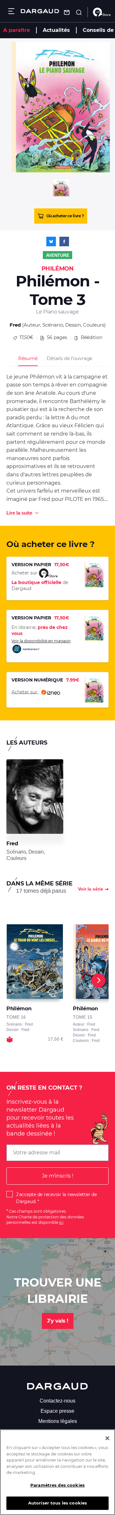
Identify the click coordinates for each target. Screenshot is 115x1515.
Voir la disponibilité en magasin (41, 640)
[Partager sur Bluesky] (51, 241)
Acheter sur (25, 692)
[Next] (98, 980)
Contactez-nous (57, 1400)
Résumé (28, 358)
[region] (57, 1472)
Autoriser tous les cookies (57, 1502)
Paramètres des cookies (57, 1485)
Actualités (56, 30)
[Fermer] (107, 1438)
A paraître (16, 30)
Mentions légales (57, 1421)
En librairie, (40, 630)
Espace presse (57, 1411)
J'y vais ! (57, 1321)
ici (61, 1222)
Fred (15, 325)
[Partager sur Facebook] (64, 241)
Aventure (57, 255)
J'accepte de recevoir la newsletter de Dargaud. (56, 1198)
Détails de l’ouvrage (69, 358)
